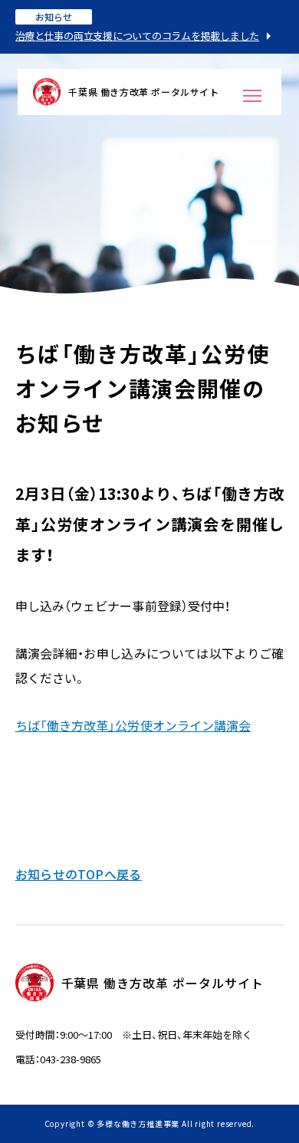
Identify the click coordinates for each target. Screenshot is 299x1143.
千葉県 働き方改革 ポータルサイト (143, 92)
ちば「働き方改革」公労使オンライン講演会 (133, 725)
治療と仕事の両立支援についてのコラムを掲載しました (137, 35)
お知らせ (53, 16)
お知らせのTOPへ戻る (78, 874)
